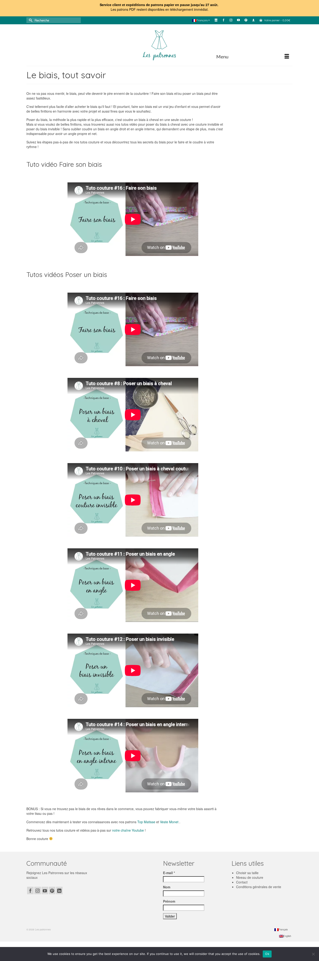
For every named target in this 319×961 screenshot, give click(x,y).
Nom (166, 887)
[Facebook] (30, 890)
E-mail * (169, 872)
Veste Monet (169, 821)
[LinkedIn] (59, 890)
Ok (267, 954)
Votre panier (276, 20)
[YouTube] (45, 890)
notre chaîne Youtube (128, 830)
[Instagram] (37, 890)
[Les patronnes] (159, 44)
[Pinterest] (52, 890)
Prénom (169, 901)
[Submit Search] (29, 20)
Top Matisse (146, 821)
